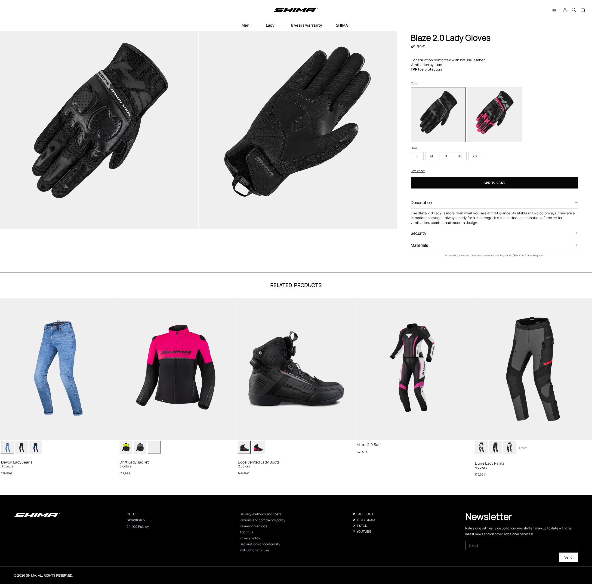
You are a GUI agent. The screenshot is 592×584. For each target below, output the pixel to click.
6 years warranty (306, 25)
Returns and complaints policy (262, 520)
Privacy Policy (250, 538)
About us (246, 532)
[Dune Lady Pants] (481, 447)
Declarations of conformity (260, 544)
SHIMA (342, 25)
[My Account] (565, 10)
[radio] (417, 156)
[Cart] (583, 10)
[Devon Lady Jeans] (21, 447)
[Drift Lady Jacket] (126, 447)
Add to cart (494, 182)
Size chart (418, 171)
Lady (270, 25)
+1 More (522, 448)
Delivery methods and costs (260, 514)
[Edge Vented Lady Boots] (258, 447)
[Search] (574, 10)
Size (414, 148)
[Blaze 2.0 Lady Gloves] (494, 114)
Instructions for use (254, 550)
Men (246, 25)
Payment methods (253, 526)
